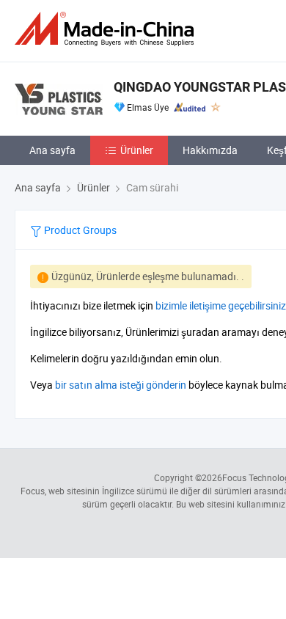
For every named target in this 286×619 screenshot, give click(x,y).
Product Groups (79, 230)
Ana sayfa (52, 150)
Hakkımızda (210, 150)
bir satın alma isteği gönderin (120, 385)
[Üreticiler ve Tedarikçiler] (107, 29)
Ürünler (136, 150)
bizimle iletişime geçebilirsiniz (220, 305)
